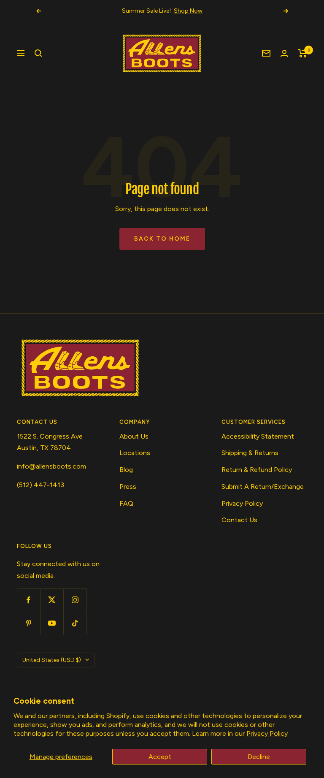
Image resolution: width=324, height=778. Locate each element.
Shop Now (188, 10)
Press (127, 487)
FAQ (126, 503)
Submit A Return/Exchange (262, 487)
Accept (159, 757)
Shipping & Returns (249, 453)
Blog (126, 470)
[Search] (38, 53)
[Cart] (302, 53)
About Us (133, 436)
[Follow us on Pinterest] (28, 623)
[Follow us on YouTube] (51, 623)
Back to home (162, 238)
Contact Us (239, 520)
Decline (259, 757)
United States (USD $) (51, 660)
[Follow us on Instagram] (74, 600)
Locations (134, 453)
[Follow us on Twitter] (51, 600)
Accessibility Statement (257, 436)
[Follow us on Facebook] (28, 600)
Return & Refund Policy (256, 470)
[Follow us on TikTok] (74, 623)
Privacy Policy (267, 733)
